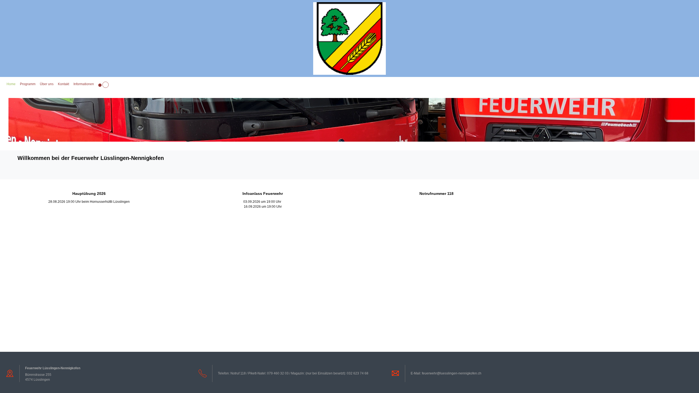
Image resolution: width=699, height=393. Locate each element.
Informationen (83, 84)
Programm (27, 84)
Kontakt (63, 84)
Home (11, 84)
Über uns (47, 84)
